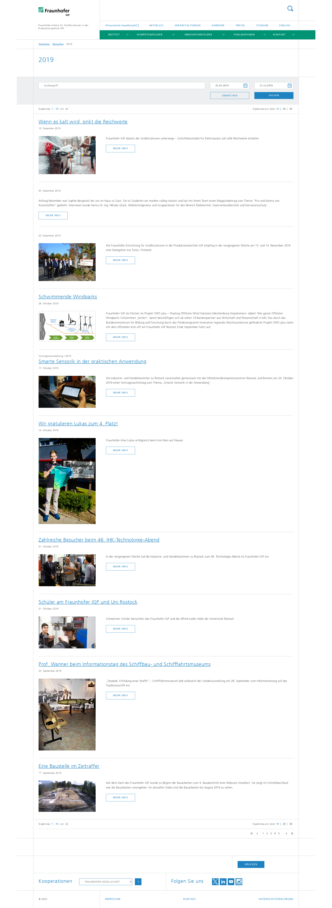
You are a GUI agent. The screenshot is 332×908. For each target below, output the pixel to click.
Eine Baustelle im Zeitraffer (69, 766)
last (291, 833)
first (251, 833)
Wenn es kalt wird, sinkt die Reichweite (83, 122)
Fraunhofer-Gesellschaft (121, 25)
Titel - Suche (290, 8)
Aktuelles (156, 25)
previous (257, 833)
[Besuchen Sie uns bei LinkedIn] (223, 881)
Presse (240, 25)
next (285, 833)
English (284, 25)
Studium (262, 25)
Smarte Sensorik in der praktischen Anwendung (92, 361)
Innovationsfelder (198, 34)
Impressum (112, 899)
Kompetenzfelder (150, 34)
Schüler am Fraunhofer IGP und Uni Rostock (88, 602)
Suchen (274, 95)
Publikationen (244, 34)
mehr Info (120, 148)
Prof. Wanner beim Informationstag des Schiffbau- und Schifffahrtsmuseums (125, 664)
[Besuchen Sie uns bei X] (215, 881)
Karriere (218, 25)
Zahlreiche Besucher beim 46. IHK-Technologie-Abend (99, 540)
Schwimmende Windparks (68, 297)
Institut (114, 34)
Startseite (44, 44)
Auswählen (138, 881)
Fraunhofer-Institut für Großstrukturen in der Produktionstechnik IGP (63, 27)
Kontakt (279, 34)
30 (290, 108)
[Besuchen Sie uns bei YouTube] (231, 881)
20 (284, 108)
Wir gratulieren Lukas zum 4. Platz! (78, 423)
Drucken (251, 864)
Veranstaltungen (188, 25)
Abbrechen (230, 95)
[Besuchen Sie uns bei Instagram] (239, 881)
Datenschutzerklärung (276, 899)
